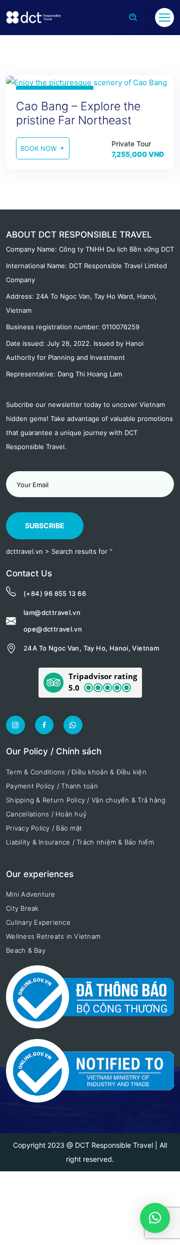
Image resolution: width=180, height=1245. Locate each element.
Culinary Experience (38, 922)
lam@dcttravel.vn (52, 612)
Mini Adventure (31, 894)
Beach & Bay (26, 950)
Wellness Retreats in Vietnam (53, 936)
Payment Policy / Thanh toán (52, 786)
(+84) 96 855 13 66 (55, 593)
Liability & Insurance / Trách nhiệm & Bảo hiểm (80, 842)
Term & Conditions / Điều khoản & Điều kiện (76, 772)
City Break (22, 908)
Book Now (39, 148)
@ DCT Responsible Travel (109, 1145)
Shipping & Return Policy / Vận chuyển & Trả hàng (86, 800)
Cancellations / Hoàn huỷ (46, 814)
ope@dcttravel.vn (53, 629)
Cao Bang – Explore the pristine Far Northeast (78, 113)
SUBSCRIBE (44, 525)
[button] (90, 683)
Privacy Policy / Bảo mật (44, 828)
